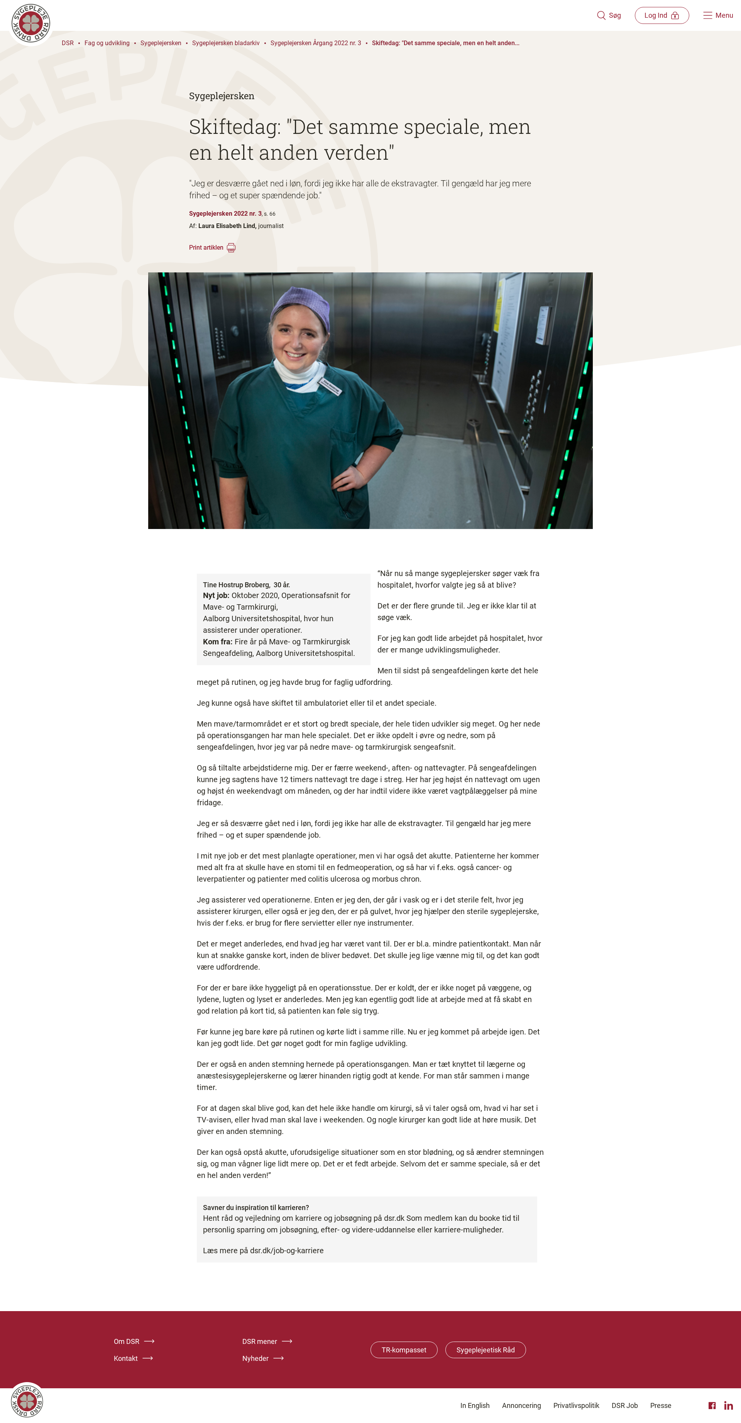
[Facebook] (713, 1405)
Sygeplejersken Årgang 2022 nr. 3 (316, 43)
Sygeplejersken (160, 43)
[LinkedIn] (728, 1405)
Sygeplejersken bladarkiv (226, 43)
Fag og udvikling (107, 43)
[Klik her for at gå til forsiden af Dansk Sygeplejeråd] (302, 15)
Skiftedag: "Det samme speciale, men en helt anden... (445, 43)
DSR (68, 43)
